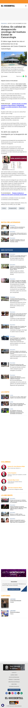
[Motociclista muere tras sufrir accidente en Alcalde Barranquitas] (5, 367)
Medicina (22, 208)
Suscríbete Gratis (14, 589)
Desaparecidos (12, 208)
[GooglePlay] (21, 693)
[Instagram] (12, 693)
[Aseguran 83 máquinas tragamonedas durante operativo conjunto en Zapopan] (5, 381)
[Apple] (18, 693)
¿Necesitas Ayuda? (14, 689)
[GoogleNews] (15, 693)
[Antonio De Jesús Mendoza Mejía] (4, 467)
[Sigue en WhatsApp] (23, 76)
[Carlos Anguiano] (4, 474)
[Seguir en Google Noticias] (26, 76)
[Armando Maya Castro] (4, 481)
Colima (4, 208)
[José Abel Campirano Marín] (4, 488)
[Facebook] (6, 693)
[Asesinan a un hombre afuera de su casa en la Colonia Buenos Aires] (5, 257)
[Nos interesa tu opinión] (14, 667)
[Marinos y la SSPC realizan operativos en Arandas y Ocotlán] (5, 514)
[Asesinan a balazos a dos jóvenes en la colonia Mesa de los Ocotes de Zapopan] (5, 355)
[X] (9, 693)
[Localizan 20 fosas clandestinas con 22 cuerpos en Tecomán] (5, 227)
